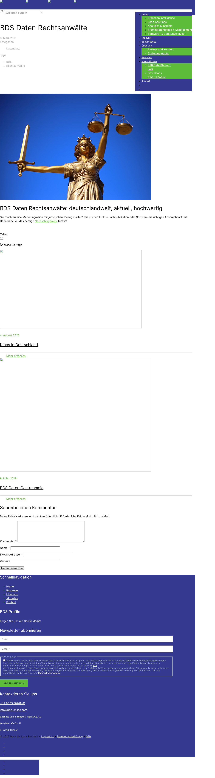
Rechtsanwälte (15, 65)
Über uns (12, 594)
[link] (42, 12)
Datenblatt (13, 48)
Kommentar (8, 541)
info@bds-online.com (13, 709)
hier (95, 665)
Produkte (12, 590)
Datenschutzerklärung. (49, 673)
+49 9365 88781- (12, 703)
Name (5, 548)
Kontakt (11, 602)
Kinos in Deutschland (19, 344)
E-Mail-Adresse (11, 554)
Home (10, 586)
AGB (88, 736)
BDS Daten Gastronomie (21, 488)
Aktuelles (12, 598)
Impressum (47, 736)
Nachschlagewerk (46, 221)
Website (5, 561)
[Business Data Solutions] (49, 5)
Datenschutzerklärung (70, 736)
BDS (9, 61)
